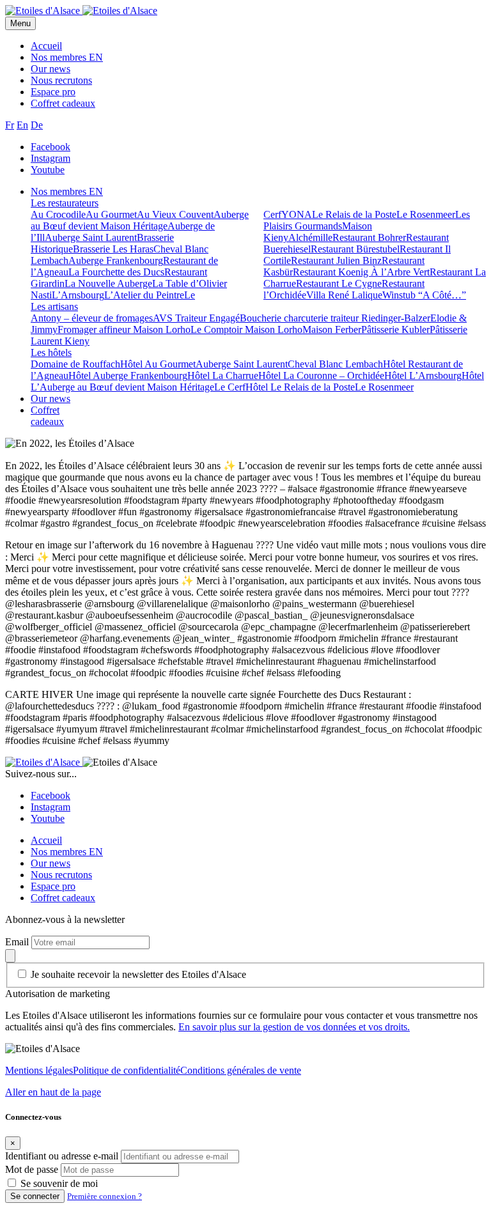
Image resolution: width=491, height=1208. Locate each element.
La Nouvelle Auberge (108, 283)
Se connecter (34, 1196)
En (22, 125)
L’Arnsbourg (78, 295)
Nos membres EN (67, 57)
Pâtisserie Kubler (395, 329)
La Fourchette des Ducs (116, 272)
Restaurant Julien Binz (336, 260)
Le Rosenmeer (425, 214)
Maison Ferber (331, 329)
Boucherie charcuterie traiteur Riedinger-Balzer (335, 318)
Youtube (48, 169)
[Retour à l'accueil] (43, 10)
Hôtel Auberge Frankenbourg (127, 375)
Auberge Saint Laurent (91, 237)
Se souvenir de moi (59, 1183)
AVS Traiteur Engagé (196, 318)
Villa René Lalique (344, 295)
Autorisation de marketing (57, 993)
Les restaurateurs (64, 202)
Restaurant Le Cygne (339, 283)
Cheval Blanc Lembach (335, 364)
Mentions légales (39, 1070)
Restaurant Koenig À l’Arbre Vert (361, 272)
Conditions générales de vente (240, 1070)
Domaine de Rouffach (75, 364)
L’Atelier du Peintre (144, 295)
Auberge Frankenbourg (115, 260)
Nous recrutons (61, 80)
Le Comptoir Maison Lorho (246, 329)
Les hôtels (51, 352)
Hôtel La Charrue (222, 375)
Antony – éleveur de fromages (92, 318)
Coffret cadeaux (63, 103)
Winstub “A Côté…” (424, 295)
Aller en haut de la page (53, 1092)
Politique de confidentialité (126, 1070)
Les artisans (54, 306)
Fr (9, 125)
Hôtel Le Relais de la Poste (300, 387)
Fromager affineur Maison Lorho (124, 329)
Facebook (50, 146)
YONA (296, 214)
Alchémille (310, 237)
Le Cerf (230, 387)
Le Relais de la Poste (354, 214)
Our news (50, 68)
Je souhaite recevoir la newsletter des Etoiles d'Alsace (138, 974)
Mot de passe (31, 1169)
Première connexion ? (104, 1196)
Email (18, 941)
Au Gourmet (111, 214)
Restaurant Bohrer (369, 237)
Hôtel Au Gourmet (158, 364)
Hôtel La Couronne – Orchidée (321, 375)
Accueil (46, 45)
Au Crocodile (58, 214)
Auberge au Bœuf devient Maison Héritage (140, 220)
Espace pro (53, 91)
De (37, 125)
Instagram (50, 158)
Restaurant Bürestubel (355, 249)
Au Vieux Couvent (175, 214)
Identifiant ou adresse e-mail (61, 1155)
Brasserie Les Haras (113, 249)
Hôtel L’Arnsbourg (423, 375)
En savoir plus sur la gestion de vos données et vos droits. (294, 1026)
